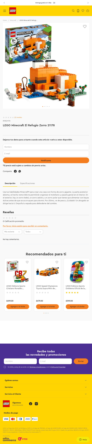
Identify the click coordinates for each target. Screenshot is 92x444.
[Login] (78, 10)
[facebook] (15, 171)
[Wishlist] (82, 10)
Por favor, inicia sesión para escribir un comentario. (25, 226)
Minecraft (13, 20)
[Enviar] (46, 160)
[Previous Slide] (4, 3)
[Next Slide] (88, 3)
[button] (73, 10)
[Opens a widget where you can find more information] (83, 440)
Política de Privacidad (58, 367)
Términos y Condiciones (37, 367)
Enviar (81, 361)
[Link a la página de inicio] (5, 20)
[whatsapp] (19, 171)
